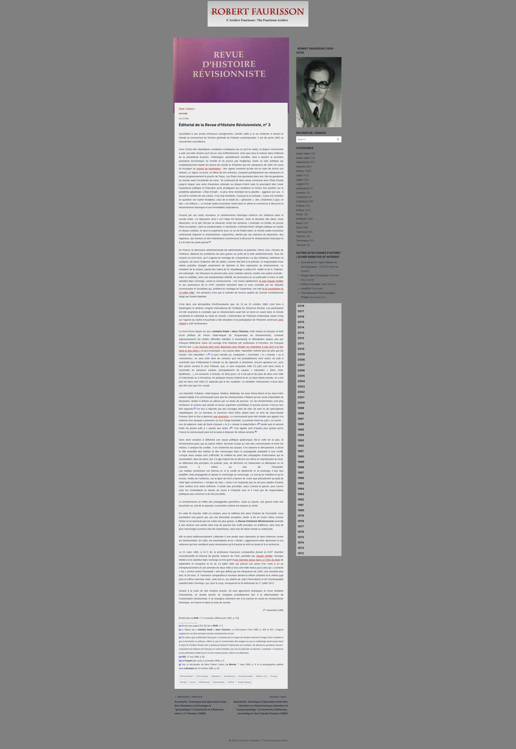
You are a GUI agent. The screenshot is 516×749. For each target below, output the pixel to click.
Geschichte (302, 162)
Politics (300, 210)
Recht (299, 223)
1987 (301, 472)
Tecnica (300, 245)
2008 (301, 359)
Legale (300, 184)
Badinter (216, 676)
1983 (301, 494)
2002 (301, 392)
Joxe (192, 682)
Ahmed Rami (186, 676)
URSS (231, 682)
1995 (301, 429)
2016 (301, 316)
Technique (302, 240)
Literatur (301, 192)
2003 (301, 386)
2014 (301, 327)
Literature (301, 197)
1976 (301, 531)
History (300, 170)
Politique (301, 218)
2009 (301, 354)
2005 (301, 375)
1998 (301, 413)
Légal (299, 175)
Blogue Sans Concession (315, 275)
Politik (299, 214)
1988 (301, 467)
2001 (301, 397)
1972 (301, 553)
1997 (301, 418)
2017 (301, 311)
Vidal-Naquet (244, 682)
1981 (301, 505)
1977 (301, 526)
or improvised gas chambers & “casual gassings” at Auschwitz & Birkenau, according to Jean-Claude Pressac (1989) (261, 705)
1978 (301, 521)
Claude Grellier (264, 556)
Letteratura (302, 188)
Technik (300, 236)
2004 (301, 381)
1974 (301, 542)
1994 (301, 435)
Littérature (302, 201)
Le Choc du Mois (271, 560)
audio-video (303, 157)
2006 (301, 370)
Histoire (183, 114)
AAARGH (306, 288)
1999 (301, 408)
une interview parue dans (248, 560)
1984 (301, 488)
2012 (301, 338)
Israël (183, 682)
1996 (301, 424)
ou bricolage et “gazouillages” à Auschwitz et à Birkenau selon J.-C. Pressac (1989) (200, 705)
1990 (301, 456)
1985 (301, 483)
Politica (300, 205)
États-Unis (261, 676)
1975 (301, 537)
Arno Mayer (202, 676)
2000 (301, 402)
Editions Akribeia (310, 284)
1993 (301, 440)
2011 (301, 343)
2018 (301, 305)
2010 (301, 348)
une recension (221, 416)
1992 (301, 445)
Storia (299, 227)
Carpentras (229, 676)
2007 (301, 365)
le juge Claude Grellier (271, 281)
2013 (301, 332)
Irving (274, 676)
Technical (301, 232)
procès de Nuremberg (209, 168)
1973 (301, 548)
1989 (301, 461)
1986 (301, 478)
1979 (301, 515)
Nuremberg (218, 682)
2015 (301, 322)
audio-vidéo (303, 153)
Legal (299, 179)
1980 (301, 510)
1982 (301, 499)
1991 (301, 451)
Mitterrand (204, 682)
